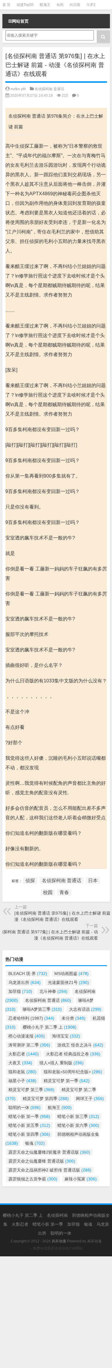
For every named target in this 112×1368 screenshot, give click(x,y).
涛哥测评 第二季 (29, 1045)
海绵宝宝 (66, 1036)
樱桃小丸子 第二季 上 (49, 1027)
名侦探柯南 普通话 (49, 89)
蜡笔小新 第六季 (78, 1125)
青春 (64, 892)
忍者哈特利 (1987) (31, 1018)
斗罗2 (91, 5)
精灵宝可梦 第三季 (31, 1089)
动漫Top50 (25, 5)
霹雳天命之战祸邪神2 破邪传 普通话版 (49, 1170)
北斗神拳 (53, 991)
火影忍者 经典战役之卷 (73, 1054)
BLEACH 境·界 (27, 973)
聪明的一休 (24, 1107)
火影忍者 (23, 1054)
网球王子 (90, 1098)
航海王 (45, 5)
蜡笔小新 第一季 (29, 1116)
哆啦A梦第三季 (42, 1009)
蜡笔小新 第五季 (29, 1125)
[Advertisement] (56, 1312)
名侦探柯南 (57, 1215)
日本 (93, 880)
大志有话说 (85, 1009)
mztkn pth (18, 89)
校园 (48, 892)
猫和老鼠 (22, 1071)
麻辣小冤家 (81, 1179)
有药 (60, 5)
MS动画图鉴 (71, 973)
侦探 (30, 880)
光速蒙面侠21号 (68, 982)
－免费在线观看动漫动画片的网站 (56, 1248)
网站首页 (20, 21)
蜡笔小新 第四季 (29, 1134)
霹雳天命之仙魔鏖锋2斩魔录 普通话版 (49, 1152)
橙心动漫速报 (26, 1036)
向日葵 (75, 5)
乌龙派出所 (24, 982)
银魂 (35, 1143)
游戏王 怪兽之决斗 (80, 1045)
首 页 (6, 5)
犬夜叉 (20, 1062)
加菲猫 (20, 991)
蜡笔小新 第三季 (78, 1116)
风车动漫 (94, 1241)
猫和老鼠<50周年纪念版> (73, 1071)
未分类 (73, 1018)
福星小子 (22, 1080)
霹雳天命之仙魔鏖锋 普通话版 (41, 1161)
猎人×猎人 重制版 (61, 1062)
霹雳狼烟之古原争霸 (32, 1179)
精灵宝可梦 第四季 (46, 1098)
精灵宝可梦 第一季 (67, 1080)
